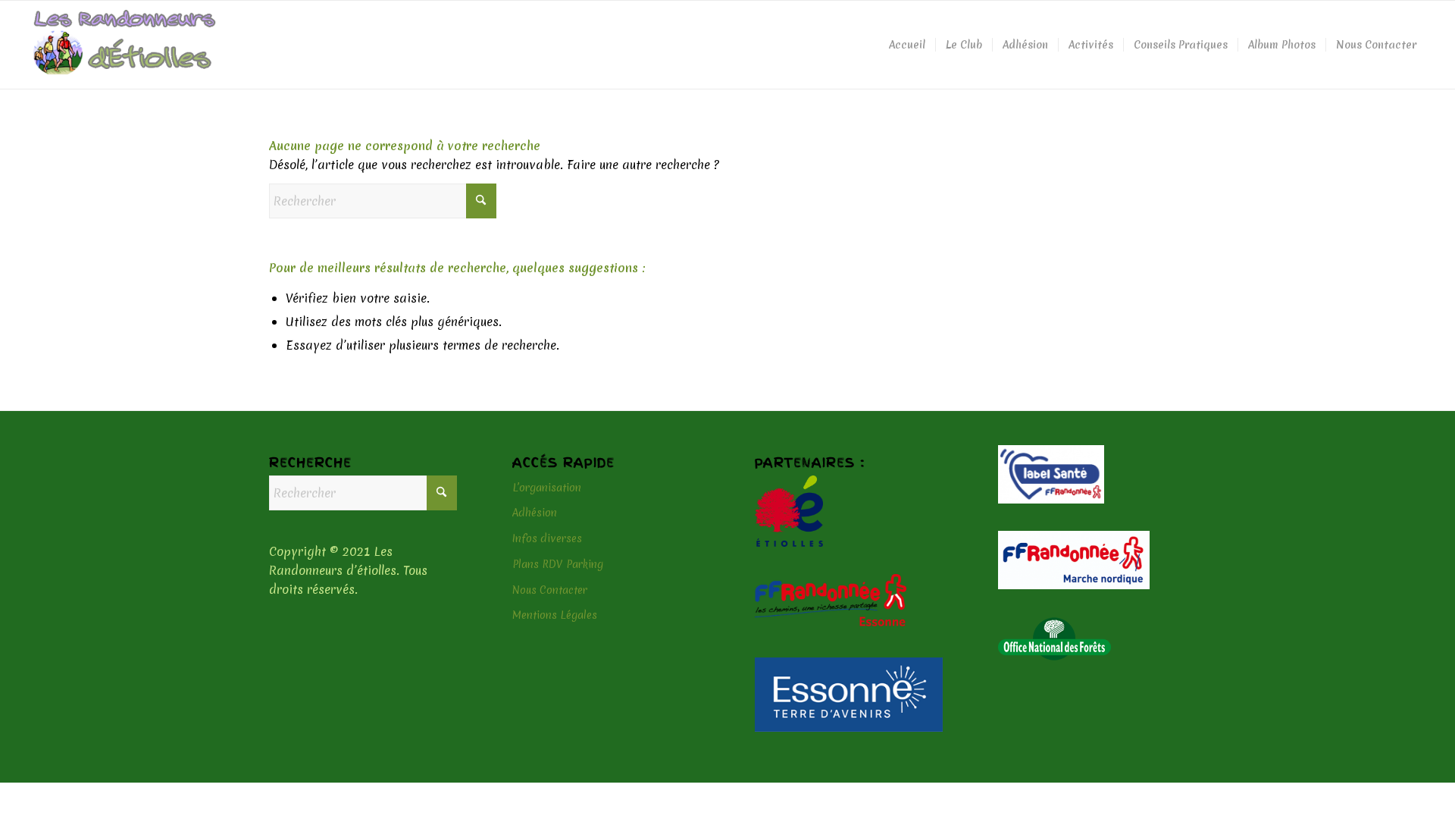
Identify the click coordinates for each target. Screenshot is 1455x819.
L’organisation (546, 487)
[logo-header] (125, 45)
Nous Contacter (549, 590)
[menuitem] (907, 45)
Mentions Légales (554, 615)
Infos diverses (547, 538)
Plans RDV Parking (557, 564)
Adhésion (534, 512)
